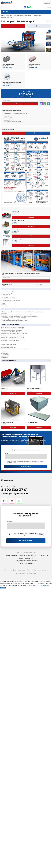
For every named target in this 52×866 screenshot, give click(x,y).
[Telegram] (28, 7)
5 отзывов (49, 21)
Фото (13, 26)
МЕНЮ (6, 11)
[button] (2, 50)
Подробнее (31, 217)
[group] (23, 40)
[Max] (25, 7)
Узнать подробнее (42, 585)
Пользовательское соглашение (26, 573)
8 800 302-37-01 (46, 2)
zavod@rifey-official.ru (15, 493)
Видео (40, 26)
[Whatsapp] (30, 7)
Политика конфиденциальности (14, 570)
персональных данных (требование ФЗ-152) (29, 535)
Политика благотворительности (37, 570)
